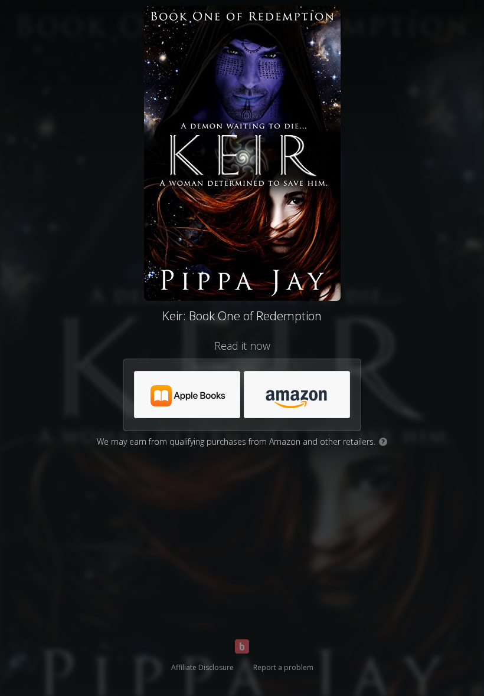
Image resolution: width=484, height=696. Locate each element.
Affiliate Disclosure (202, 667)
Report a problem (283, 667)
